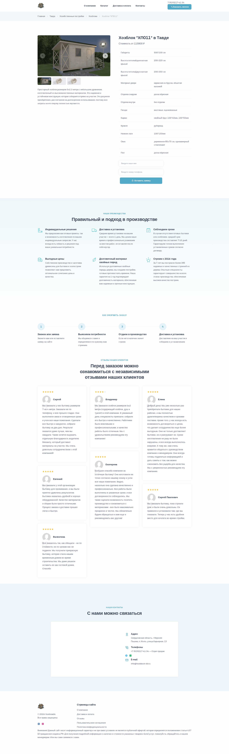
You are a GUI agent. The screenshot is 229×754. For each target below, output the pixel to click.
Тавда (52, 16)
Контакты (140, 6)
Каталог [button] (104, 6)
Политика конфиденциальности (92, 727)
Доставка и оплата (122, 6)
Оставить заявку (142, 180)
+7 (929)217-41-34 (140, 651)
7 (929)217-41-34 (176, 2)
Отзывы (80, 718)
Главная (41, 16)
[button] (105, 55)
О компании (82, 710)
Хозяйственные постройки (72, 16)
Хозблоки (93, 16)
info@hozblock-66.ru (141, 663)
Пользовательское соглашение (91, 723)
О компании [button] (90, 6)
